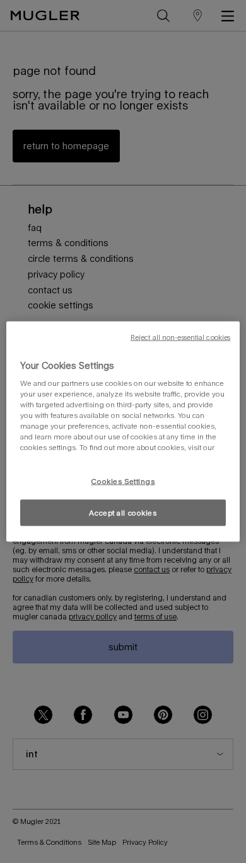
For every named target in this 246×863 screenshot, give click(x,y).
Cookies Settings (123, 481)
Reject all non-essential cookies (180, 337)
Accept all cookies (122, 513)
